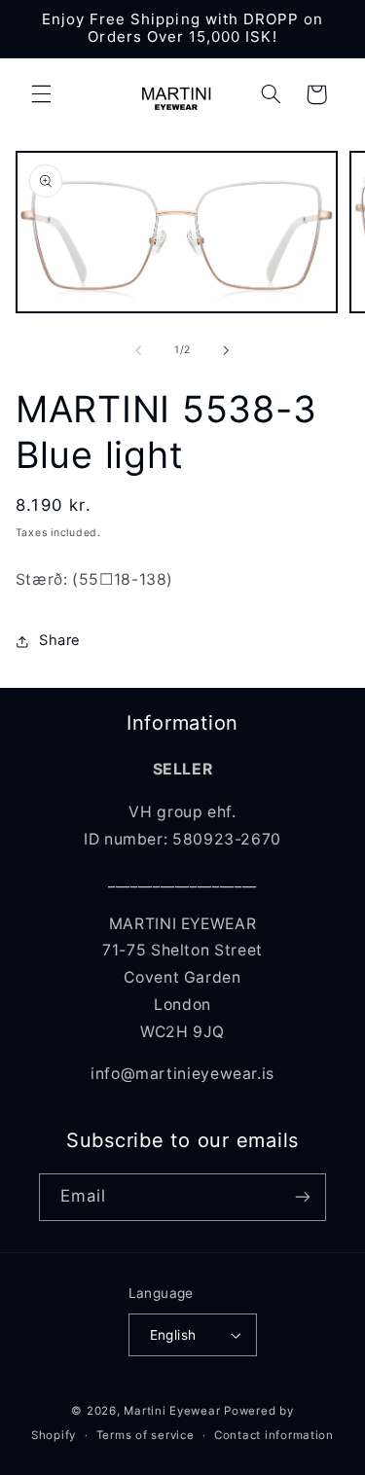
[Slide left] (138, 350)
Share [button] (60, 640)
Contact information (274, 1435)
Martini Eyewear (172, 1411)
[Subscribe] (302, 1197)
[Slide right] (226, 350)
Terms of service (145, 1435)
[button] (40, 94)
